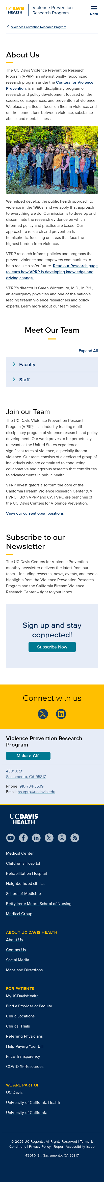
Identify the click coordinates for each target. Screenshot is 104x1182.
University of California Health (33, 1102)
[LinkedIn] (61, 714)
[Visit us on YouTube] (10, 837)
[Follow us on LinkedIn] (34, 837)
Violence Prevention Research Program (38, 26)
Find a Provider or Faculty (29, 1006)
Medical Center (20, 853)
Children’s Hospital (23, 863)
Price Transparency (23, 1056)
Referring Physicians (24, 1036)
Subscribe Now (52, 647)
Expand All (88, 351)
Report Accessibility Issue (74, 1146)
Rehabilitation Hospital (26, 873)
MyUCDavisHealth (22, 996)
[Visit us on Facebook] (21, 837)
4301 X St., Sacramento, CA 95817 (52, 1155)
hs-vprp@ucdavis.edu (36, 792)
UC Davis (14, 1092)
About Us (14, 940)
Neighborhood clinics (25, 883)
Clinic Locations (20, 1016)
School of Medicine (23, 893)
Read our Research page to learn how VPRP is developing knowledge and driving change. (52, 272)
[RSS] (72, 837)
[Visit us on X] (47, 837)
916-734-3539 (31, 786)
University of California (26, 1112)
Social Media (17, 960)
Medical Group (19, 914)
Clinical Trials (18, 1026)
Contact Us (16, 950)
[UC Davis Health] (23, 819)
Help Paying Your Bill (24, 1046)
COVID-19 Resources (24, 1066)
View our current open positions (35, 513)
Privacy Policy (40, 1146)
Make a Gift (28, 756)
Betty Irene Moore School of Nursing (39, 904)
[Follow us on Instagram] (60, 837)
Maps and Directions (24, 970)
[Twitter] (43, 714)
